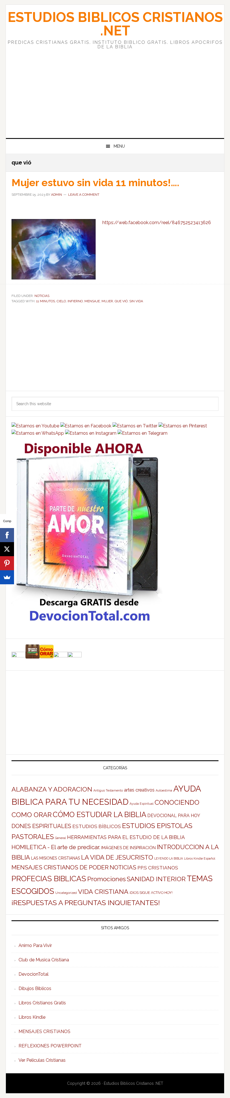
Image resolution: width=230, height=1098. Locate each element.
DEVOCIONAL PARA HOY (173, 815)
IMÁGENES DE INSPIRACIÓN (128, 847)
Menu (119, 146)
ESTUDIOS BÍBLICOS (96, 826)
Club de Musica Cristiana (44, 959)
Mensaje (92, 301)
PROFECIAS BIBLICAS (49, 878)
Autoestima (164, 790)
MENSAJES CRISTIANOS (44, 1031)
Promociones (106, 879)
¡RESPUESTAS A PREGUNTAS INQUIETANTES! (86, 903)
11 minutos (45, 301)
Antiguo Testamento (108, 790)
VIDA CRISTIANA (103, 891)
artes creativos (139, 790)
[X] (7, 549)
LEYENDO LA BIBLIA (168, 858)
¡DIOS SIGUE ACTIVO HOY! (151, 892)
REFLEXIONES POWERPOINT (50, 1046)
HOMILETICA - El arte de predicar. (56, 847)
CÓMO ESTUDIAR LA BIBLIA (99, 814)
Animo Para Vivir (35, 945)
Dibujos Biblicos (35, 988)
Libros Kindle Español (199, 858)
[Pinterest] (7, 563)
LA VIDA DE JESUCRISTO (117, 857)
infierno (75, 301)
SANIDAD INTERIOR (156, 879)
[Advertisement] (115, 88)
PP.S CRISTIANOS (157, 868)
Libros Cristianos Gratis (42, 1002)
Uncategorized (66, 892)
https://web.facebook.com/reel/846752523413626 (156, 222)
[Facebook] (7, 535)
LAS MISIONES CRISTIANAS (55, 858)
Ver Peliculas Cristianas (42, 1060)
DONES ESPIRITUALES (41, 826)
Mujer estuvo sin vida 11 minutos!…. (95, 182)
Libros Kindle (32, 1017)
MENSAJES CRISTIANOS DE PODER (60, 867)
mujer (107, 301)
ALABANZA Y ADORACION (52, 789)
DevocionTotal (34, 974)
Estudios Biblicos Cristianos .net (115, 24)
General (60, 838)
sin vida (136, 301)
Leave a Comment (83, 195)
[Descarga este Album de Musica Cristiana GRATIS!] (87, 622)
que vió (121, 301)
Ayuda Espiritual (141, 803)
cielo (61, 301)
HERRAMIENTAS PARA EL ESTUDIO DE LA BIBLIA (126, 837)
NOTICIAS (41, 296)
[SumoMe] (7, 577)
